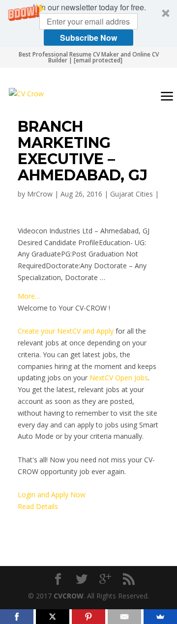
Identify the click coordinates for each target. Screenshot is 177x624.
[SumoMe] (160, 616)
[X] (52, 616)
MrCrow (40, 194)
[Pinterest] (88, 616)
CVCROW (69, 595)
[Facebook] (16, 616)
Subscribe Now (88, 37)
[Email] (124, 616)
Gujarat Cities (131, 194)
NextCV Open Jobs (118, 377)
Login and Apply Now (52, 494)
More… (29, 296)
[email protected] (98, 60)
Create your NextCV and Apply (66, 331)
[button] (88, 23)
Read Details (38, 506)
